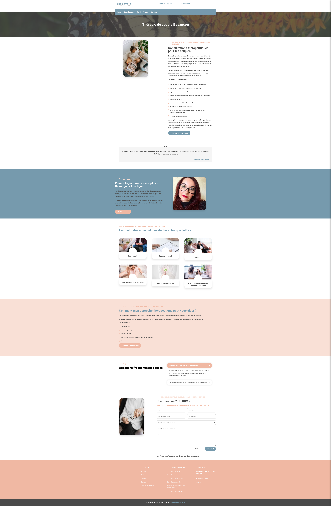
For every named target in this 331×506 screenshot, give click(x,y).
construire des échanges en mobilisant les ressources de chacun (190, 95)
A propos (146, 12)
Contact (154, 12)
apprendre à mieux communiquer (180, 92)
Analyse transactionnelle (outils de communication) (137, 337)
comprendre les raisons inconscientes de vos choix (185, 88)
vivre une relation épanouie (178, 116)
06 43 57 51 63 (186, 4)
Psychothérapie (125, 326)
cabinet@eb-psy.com (165, 4)
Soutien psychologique (128, 330)
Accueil (119, 12)
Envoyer (210, 449)
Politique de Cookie (147, 485)
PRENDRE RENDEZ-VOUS (205, 4)
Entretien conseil (126, 333)
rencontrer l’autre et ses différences (181, 106)
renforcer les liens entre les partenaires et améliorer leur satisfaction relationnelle (187, 111)
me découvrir (123, 212)
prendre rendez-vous (179, 133)
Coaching (123, 341)
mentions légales (178, 502)
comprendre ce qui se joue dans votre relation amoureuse (188, 84)
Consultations (129, 12)
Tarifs (139, 12)
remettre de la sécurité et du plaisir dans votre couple (186, 103)
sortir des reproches (176, 99)
